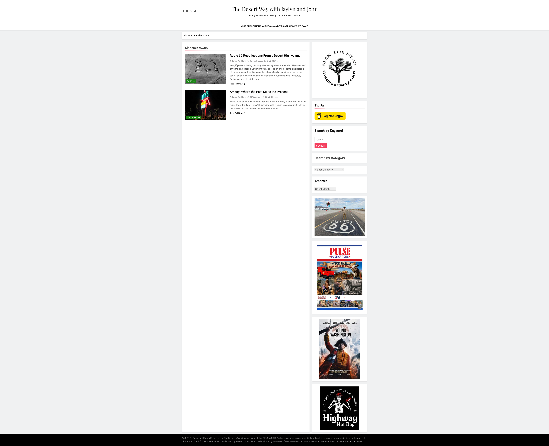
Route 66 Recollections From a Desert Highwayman (266, 55)
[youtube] (187, 11)
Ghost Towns (193, 117)
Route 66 (191, 81)
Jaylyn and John (239, 60)
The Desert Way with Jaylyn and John (274, 8)
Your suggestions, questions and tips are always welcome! (274, 26)
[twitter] (195, 11)
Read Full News (236, 83)
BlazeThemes (356, 441)
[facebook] (183, 11)
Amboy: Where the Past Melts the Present (259, 92)
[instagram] (191, 11)
